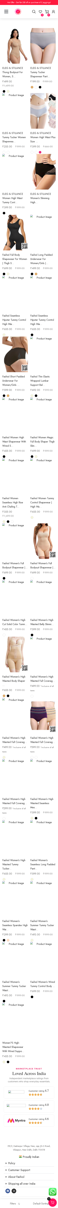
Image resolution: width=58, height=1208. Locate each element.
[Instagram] (14, 1191)
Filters (13, 1203)
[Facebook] (7, 1191)
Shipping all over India (21, 1184)
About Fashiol (16, 1177)
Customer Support (19, 1170)
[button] (29, 1163)
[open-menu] (6, 8)
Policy (11, 1163)
